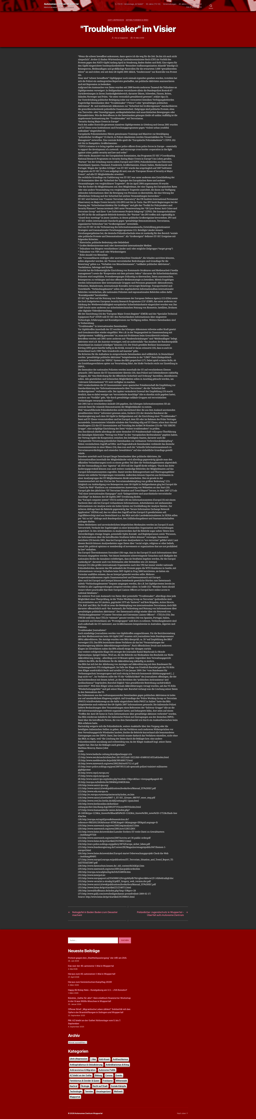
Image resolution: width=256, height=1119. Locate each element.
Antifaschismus (120, 1059)
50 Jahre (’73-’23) (153, 4)
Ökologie (85, 1086)
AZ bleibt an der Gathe (81, 1075)
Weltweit (118, 1091)
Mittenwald (121, 1080)
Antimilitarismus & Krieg (137, 20)
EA (201, 7)
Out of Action (191, 7)
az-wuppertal (123, 38)
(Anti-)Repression (116, 20)
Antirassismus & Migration (82, 1070)
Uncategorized (103, 1091)
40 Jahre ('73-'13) (186, 4)
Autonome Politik (107, 1070)
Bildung (98, 1075)
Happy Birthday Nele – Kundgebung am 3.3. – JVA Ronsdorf (97, 990)
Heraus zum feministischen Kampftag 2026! (90, 982)
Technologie (76, 1091)
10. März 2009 (138, 38)
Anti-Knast (104, 1059)
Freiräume (108, 1080)
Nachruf (73, 1086)
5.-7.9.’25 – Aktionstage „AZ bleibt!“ (129, 4)
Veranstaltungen (169, 4)
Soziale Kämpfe (118, 1086)
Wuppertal (75, 1097)
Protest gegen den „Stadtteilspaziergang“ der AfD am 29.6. (97, 958)
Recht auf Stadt (100, 1086)
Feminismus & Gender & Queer (85, 1080)
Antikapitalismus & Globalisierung (86, 1064)
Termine (89, 1091)
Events (119, 1075)
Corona (108, 1075)
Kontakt (199, 4)
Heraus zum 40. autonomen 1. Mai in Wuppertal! (91, 974)
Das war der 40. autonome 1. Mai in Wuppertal (91, 966)
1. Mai (93, 1059)
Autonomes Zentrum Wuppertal (61, 4)
